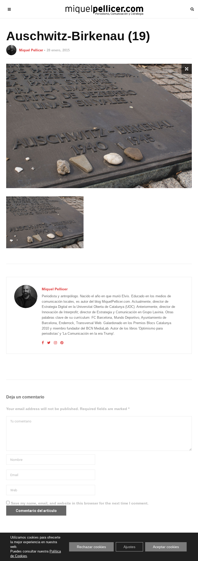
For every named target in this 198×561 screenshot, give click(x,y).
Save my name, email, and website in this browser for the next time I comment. (79, 503)
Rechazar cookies (91, 547)
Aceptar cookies (166, 547)
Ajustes (129, 547)
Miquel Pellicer (31, 50)
